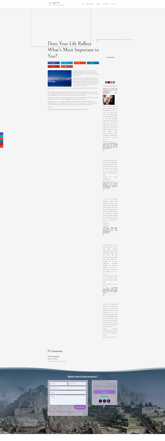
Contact (113, 4)
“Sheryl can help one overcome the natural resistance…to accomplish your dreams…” (110, 91)
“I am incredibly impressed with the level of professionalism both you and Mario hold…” (110, 290)
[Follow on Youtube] (108, 401)
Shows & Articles (89, 4)
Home (83, 4)
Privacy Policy (121, 39)
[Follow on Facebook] (106, 82)
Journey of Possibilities (63, 109)
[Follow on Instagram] (111, 82)
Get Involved (105, 4)
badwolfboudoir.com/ (108, 141)
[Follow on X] (109, 82)
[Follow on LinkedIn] (114, 82)
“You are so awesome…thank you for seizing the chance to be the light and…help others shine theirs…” (110, 145)
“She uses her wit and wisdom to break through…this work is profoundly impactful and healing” (110, 185)
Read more (114, 129)
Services (98, 4)
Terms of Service (129, 39)
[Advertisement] (73, 121)
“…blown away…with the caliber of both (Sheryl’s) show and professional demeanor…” (110, 230)
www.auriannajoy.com (108, 181)
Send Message (127, 35)
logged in (55, 361)
